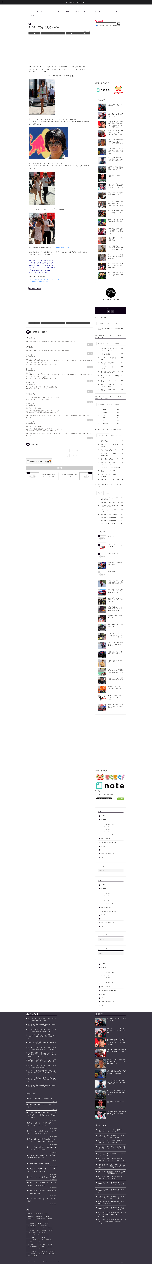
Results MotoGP (109, 824)
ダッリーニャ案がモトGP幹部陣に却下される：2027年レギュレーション (41, 1124)
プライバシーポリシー (32, 1261)
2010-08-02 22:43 (30, 338)
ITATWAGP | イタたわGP (76, 2)
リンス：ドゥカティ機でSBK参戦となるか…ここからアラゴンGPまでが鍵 (42, 1148)
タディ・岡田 (48, 1239)
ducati (47, 1213)
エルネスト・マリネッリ (47, 1230)
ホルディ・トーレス (32, 1248)
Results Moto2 (109, 829)
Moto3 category (107, 832)
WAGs (39, 288)
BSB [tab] (115, 323)
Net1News (47, 1216)
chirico (28, 382)
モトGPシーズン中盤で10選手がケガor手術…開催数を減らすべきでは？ (42, 1156)
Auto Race (99, 12)
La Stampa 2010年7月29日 (61, 247)
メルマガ (31, 16)
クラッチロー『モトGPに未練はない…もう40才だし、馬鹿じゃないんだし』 (42, 1170)
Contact (119, 12)
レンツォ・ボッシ (42, 1253)
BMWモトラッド (39, 1213)
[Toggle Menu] (2, 2)
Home (30, 12)
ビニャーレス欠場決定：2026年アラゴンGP (41, 1042)
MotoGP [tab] (101, 323)
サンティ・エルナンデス (32, 1237)
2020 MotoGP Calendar (82, 12)
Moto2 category (107, 827)
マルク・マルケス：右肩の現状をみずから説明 (42, 1177)
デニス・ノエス (46, 1241)
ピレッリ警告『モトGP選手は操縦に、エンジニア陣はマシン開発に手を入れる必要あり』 (41, 1140)
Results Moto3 (109, 834)
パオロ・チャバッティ (32, 1244)
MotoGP (39, 12)
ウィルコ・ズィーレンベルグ (33, 1230)
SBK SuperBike (105, 838)
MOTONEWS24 (39, 1216)
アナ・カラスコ (44, 1220)
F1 (30, 23)
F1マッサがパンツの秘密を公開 (38, 281)
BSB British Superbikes (108, 842)
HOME (102, 816)
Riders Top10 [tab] (103, 435)
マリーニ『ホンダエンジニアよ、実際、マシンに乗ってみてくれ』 (42, 1106)
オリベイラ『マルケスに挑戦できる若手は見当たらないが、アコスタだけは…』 (42, 1184)
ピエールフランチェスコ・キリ (46, 1244)
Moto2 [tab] (109, 343)
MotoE (102, 846)
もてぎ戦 (50, 1218)
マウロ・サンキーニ (32, 1251)
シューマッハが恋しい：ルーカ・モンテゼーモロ (43, 279)
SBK (48, 12)
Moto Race (58, 12)
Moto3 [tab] (117, 343)
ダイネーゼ (37, 1241)
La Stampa (32, 288)
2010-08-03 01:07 (30, 356)
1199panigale (30, 1213)
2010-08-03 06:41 (30, 405)
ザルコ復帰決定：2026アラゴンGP (38, 1163)
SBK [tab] (109, 323)
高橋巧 (35, 1255)
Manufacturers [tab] (117, 435)
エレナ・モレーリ (31, 1232)
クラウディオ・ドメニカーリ (33, 1234)
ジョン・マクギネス (44, 1237)
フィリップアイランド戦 (32, 1246)
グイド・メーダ (45, 1234)
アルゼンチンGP (31, 1223)
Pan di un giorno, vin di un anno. (49, 1261)
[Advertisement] (59, 50)
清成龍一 (29, 1255)
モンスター (52, 1251)
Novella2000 (30, 1218)
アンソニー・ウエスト (44, 1225)
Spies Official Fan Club (40, 1218)
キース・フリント (41, 1232)
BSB (67, 12)
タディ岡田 (30, 1241)
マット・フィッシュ (43, 1251)
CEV (101, 849)
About (109, 12)
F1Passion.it (30, 1216)
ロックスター (51, 1253)
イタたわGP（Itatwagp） (106, 794)
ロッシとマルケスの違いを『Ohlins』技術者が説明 (42, 1200)
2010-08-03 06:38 (30, 384)
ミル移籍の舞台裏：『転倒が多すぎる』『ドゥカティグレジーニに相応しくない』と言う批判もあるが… (42, 1054)
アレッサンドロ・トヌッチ (42, 1223)
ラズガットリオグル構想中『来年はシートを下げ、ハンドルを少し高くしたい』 (42, 1132)
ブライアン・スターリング (45, 1246)
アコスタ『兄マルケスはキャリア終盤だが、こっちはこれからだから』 (42, 1192)
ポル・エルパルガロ (43, 1248)
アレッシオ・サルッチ (32, 1225)
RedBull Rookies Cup (107, 853)
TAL (27, 337)
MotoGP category (108, 822)
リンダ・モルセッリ (32, 1253)
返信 (90, 344)
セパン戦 (41, 1239)
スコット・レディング (32, 1239)
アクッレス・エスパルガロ (33, 1220)
